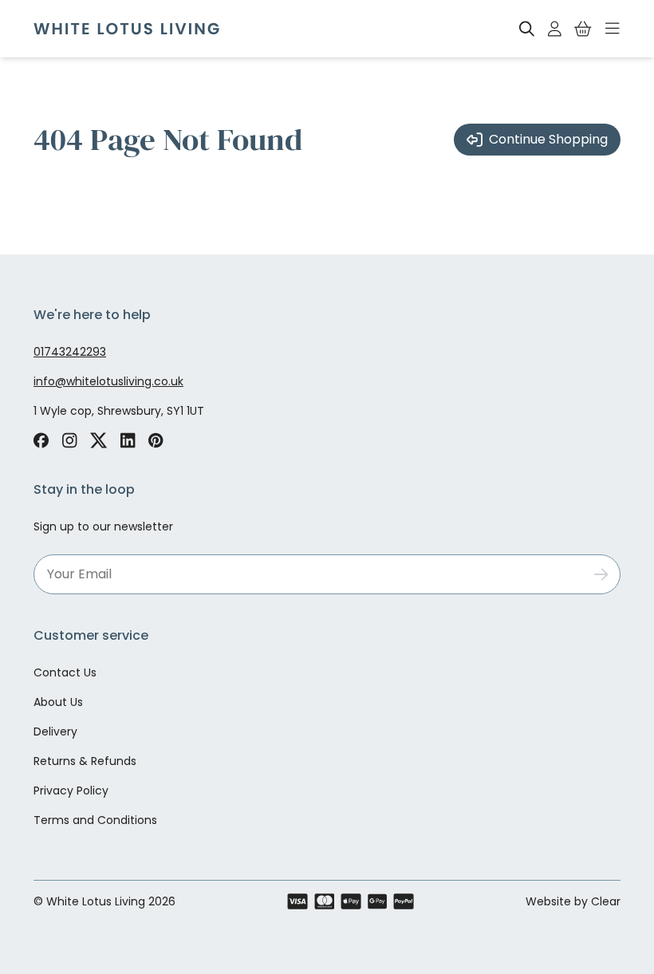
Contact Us (65, 672)
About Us (58, 702)
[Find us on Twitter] (99, 440)
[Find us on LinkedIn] (128, 440)
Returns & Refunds (84, 761)
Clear (606, 901)
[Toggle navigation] (613, 29)
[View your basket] (583, 29)
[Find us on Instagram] (69, 440)
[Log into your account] (554, 29)
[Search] (527, 29)
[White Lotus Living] (126, 29)
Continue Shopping (548, 139)
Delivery (55, 731)
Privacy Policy (70, 791)
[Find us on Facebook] (41, 440)
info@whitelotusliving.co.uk (108, 381)
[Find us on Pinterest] (156, 440)
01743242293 (69, 352)
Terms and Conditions (95, 820)
